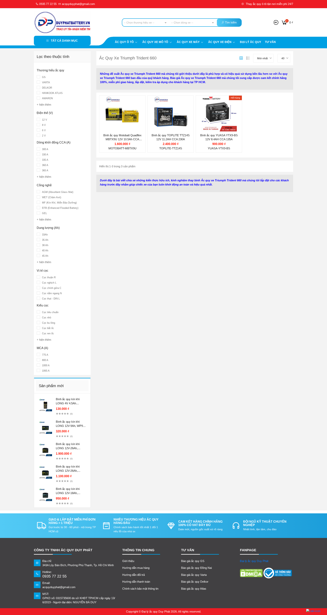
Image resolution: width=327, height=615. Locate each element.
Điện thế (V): (115, 102)
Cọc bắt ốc (48, 328)
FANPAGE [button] (248, 550)
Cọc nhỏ (46, 317)
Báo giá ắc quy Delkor (194, 581)
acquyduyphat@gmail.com (78, 3)
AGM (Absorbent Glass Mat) (57, 192)
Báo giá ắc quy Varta (194, 574)
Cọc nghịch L (49, 282)
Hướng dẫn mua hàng (135, 567)
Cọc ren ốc (48, 333)
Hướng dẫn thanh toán (136, 581)
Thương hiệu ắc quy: (168, 101)
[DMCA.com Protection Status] (251, 573)
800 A (45, 360)
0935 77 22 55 (47, 3)
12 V (44, 119)
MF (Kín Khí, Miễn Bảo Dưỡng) (59, 202)
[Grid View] (241, 58)
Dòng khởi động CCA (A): (171, 120)
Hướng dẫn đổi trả (133, 574)
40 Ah (45, 250)
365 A (45, 170)
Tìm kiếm (230, 22)
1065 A (46, 370)
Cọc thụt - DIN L (51, 298)
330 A (45, 154)
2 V (44, 135)
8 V (44, 125)
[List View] (248, 58)
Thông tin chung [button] (138, 550)
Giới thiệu (128, 561)
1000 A (46, 365)
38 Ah (45, 245)
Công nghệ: (114, 117)
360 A (45, 165)
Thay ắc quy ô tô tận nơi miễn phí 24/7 (269, 3)
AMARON (47, 98)
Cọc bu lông (48, 322)
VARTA (46, 82)
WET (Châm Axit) (51, 197)
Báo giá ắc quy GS (192, 561)
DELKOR (47, 87)
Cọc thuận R (49, 277)
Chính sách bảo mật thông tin (140, 588)
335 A (45, 159)
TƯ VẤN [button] (187, 550)
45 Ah (45, 255)
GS (44, 77)
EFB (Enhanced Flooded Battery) (60, 208)
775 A (45, 354)
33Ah (45, 234)
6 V (44, 130)
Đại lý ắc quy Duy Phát (254, 561)
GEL (44, 213)
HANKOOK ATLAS (52, 93)
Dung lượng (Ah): (118, 109)
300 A (45, 149)
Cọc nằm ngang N (52, 293)
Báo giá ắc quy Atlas (193, 588)
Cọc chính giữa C (51, 288)
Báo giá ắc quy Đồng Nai (196, 567)
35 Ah (45, 240)
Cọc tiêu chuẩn (50, 312)
